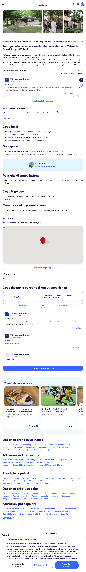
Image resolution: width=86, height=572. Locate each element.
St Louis (72, 444)
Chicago (6, 444)
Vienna (54, 493)
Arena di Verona (51, 508)
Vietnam (48, 483)
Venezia (6, 496)
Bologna (6, 499)
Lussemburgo (20, 481)
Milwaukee (41, 163)
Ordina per (23, 305)
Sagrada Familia (9, 514)
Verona (16, 499)
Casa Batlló (65, 514)
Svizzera (35, 478)
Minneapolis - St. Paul (44, 444)
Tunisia (28, 483)
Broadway (31, 460)
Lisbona (55, 496)
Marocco (33, 481)
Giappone (63, 478)
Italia (53, 478)
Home (5, 42)
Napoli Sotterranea (11, 508)
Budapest (66, 496)
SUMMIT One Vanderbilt (13, 460)
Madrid (45, 493)
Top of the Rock (65, 460)
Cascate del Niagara (60, 447)
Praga (34, 496)
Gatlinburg (44, 450)
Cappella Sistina (45, 511)
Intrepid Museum (44, 462)
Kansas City (30, 447)
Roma (72, 493)
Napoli (63, 493)
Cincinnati (60, 444)
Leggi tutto (7, 469)
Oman (74, 481)
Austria (16, 478)
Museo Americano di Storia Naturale (18, 465)
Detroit (16, 444)
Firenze (16, 496)
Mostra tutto (8, 118)
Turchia (38, 483)
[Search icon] (73, 4)
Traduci (69, 94)
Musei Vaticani (28, 511)
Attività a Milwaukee (30, 42)
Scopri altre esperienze (45, 166)
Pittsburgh (43, 447)
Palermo (44, 499)
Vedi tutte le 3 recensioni (43, 101)
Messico (43, 481)
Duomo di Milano (69, 508)
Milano (35, 493)
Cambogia (75, 478)
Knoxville (17, 450)
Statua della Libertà (47, 460)
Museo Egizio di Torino (32, 508)
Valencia (44, 496)
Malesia (54, 481)
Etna (22, 514)
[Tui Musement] (43, 4)
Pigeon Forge (30, 450)
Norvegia (64, 481)
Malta (25, 499)
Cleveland (18, 447)
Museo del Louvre (62, 511)
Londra (25, 496)
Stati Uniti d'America (15, 42)
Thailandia (17, 483)
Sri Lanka (7, 481)
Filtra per (64, 305)
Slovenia (6, 483)
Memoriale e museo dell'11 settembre (18, 462)
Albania (6, 478)
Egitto (45, 478)
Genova (34, 499)
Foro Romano (51, 514)
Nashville (6, 450)
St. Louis (6, 447)
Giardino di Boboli (34, 514)
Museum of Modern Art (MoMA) (50, 465)
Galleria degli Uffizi (10, 511)
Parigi (26, 493)
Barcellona (16, 493)
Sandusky (27, 444)
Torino (5, 493)
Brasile (25, 478)
